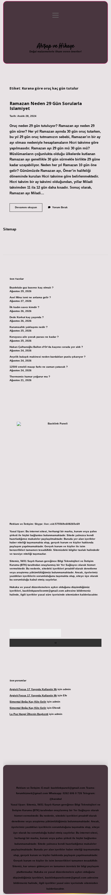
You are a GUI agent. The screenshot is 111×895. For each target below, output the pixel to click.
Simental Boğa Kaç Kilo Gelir (28, 701)
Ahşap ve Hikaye (55, 46)
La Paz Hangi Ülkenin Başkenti (29, 714)
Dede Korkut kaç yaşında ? (27, 317)
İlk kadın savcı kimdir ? (24, 307)
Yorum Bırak (60, 207)
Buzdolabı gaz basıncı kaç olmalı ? (31, 287)
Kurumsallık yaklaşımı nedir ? (28, 327)
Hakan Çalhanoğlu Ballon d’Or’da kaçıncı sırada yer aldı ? (46, 346)
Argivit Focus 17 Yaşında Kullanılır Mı (33, 689)
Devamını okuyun (28, 209)
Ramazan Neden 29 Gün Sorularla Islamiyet (46, 105)
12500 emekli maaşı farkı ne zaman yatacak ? (39, 366)
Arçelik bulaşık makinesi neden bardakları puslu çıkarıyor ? (47, 356)
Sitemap (9, 229)
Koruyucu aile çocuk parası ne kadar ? (34, 336)
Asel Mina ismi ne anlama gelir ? (30, 297)
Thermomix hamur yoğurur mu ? (30, 376)
